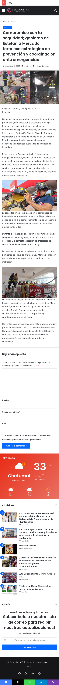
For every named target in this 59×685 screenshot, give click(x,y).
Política (14, 21)
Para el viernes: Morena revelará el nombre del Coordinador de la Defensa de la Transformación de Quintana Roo (36, 517)
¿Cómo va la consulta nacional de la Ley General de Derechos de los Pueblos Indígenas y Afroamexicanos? (37, 562)
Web (4, 424)
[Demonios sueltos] (9, 549)
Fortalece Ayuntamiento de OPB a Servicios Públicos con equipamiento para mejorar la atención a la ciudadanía (38, 533)
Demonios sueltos (28, 545)
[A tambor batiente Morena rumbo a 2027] (9, 577)
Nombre (6, 400)
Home (29, 666)
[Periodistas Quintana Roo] (18, 10)
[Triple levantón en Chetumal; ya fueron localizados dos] (9, 590)
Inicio (7, 21)
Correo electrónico (11, 412)
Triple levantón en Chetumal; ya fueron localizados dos (35, 587)
